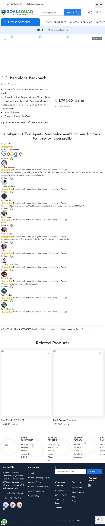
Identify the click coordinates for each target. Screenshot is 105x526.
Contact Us (59, 490)
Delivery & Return (14, 122)
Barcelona (12, 84)
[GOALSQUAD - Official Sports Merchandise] (17, 12)
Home (40, 30)
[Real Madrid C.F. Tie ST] (26, 382)
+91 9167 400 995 (13, 497)
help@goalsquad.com (14, 493)
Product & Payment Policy (38, 486)
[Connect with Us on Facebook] (6, 504)
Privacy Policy (33, 495)
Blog (73, 496)
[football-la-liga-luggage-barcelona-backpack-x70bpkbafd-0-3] (80, 53)
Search (71, 12)
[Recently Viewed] (98, 519)
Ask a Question (40, 122)
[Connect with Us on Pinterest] (19, 504)
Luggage (69, 329)
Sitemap (58, 507)
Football (54, 329)
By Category (46, 329)
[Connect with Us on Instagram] (13, 504)
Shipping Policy (34, 482)
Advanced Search (59, 501)
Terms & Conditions (36, 491)
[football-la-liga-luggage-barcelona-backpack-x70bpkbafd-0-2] (52, 53)
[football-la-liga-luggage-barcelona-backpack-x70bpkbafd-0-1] (24, 53)
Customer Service (81, 22)
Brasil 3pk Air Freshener (65, 420)
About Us (31, 473)
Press (74, 501)
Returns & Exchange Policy (39, 477)
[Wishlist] (5, 39)
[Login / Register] (90, 12)
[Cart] (96, 12)
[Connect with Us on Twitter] (13, 511)
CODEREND (74, 520)
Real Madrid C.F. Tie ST (12, 420)
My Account (77, 487)
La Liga (62, 329)
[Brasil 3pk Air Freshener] (78, 382)
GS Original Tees (56, 22)
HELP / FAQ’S (61, 495)
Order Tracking (78, 491)
